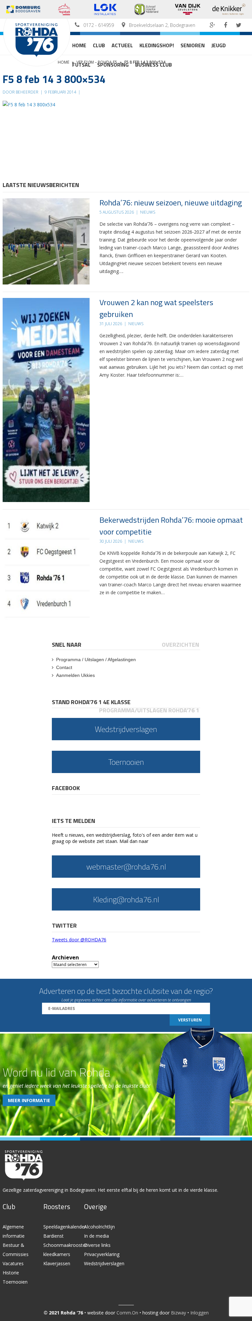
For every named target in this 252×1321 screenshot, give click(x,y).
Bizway (178, 1313)
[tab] (67, 644)
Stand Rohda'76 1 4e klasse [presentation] (91, 702)
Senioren (192, 45)
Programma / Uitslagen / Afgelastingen (96, 659)
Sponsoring (113, 65)
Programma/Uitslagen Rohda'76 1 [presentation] (149, 710)
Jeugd (218, 45)
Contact (64, 667)
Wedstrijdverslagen (104, 1263)
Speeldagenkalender (64, 1227)
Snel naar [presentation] (66, 644)
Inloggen (199, 1313)
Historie (11, 1272)
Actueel (122, 45)
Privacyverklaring (101, 1254)
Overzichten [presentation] (180, 644)
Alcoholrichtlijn (99, 1227)
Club (99, 45)
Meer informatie (29, 1100)
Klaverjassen (56, 1263)
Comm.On (127, 1313)
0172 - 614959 (98, 25)
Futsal (81, 65)
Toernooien (15, 1282)
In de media (96, 1236)
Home (79, 45)
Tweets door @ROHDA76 (79, 939)
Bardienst (53, 1236)
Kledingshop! (156, 45)
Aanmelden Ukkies (75, 675)
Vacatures (13, 1263)
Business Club (153, 65)
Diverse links (97, 1245)
